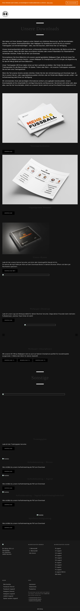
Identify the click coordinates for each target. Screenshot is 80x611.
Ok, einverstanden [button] (72, 2)
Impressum (32, 584)
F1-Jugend (58, 567)
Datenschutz (32, 586)
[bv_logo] (40, 515)
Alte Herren (32, 553)
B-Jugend (58, 548)
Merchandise (7, 584)
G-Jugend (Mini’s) (60, 572)
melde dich (46, 593)
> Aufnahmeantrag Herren (34, 597)
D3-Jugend (58, 560)
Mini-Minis (58, 574)
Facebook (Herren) (8, 586)
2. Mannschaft (33, 551)
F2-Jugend (58, 569)
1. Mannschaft (33, 548)
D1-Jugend (58, 555)
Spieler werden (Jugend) (10, 598)
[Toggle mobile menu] (77, 14)
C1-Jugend (58, 551)
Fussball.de (32, 589)
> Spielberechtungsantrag (34, 600)
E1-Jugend (58, 562)
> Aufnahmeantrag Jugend (34, 599)
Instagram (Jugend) (9, 593)
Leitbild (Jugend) (8, 596)
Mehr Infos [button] (50, 2)
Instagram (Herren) (8, 591)
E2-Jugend (58, 565)
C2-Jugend (58, 553)
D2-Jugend (58, 558)
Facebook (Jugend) (9, 589)
